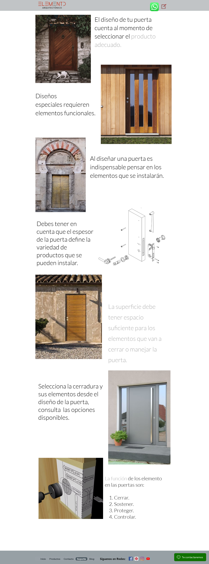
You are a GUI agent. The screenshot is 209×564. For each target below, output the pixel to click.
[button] (55, 559)
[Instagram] (142, 559)
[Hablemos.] (154, 6)
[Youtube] (148, 559)
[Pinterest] (136, 559)
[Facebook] (131, 559)
